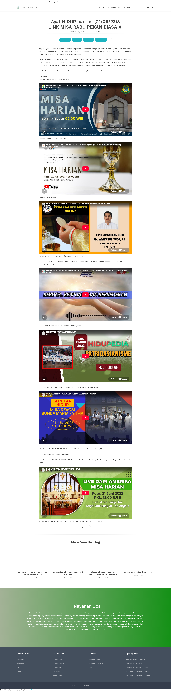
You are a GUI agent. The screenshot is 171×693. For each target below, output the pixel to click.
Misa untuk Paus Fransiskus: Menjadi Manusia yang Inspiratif (103, 573)
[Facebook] (147, 2)
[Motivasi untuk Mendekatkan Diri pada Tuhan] (68, 558)
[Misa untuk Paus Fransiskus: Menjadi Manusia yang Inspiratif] (103, 558)
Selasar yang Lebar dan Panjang (138, 572)
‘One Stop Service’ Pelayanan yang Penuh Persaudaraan (33, 573)
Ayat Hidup (85, 527)
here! (30, 690)
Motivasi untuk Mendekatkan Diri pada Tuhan (68, 573)
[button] (150, 7)
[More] (110, 40)
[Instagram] (150, 2)
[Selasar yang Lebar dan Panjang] (138, 558)
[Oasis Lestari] (71, 32)
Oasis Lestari (85, 32)
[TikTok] (153, 2)
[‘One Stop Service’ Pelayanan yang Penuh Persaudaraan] (33, 558)
